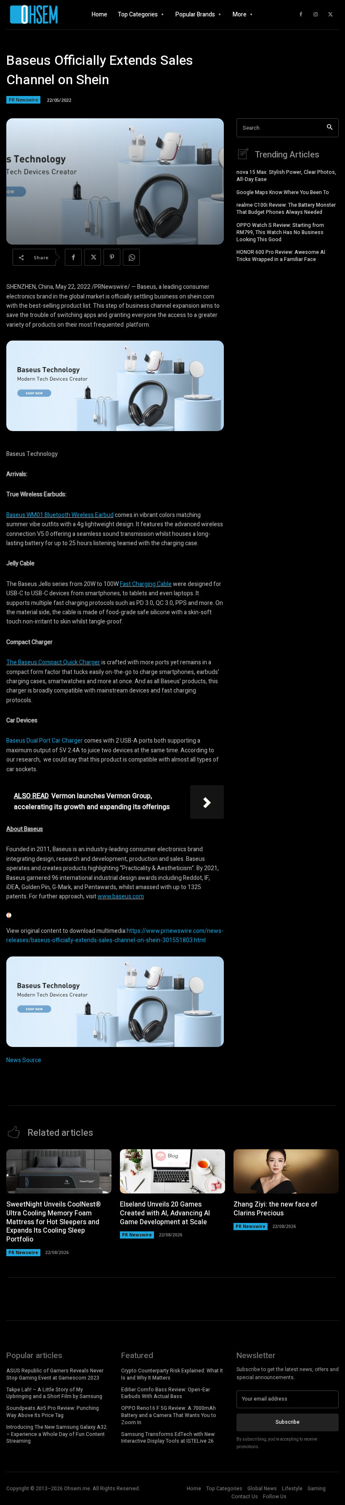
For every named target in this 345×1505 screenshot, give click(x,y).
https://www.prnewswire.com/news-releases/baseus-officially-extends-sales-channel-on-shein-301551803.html (114, 936)
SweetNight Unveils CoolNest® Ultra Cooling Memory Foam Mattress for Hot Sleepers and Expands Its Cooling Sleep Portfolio (53, 1221)
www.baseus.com (121, 896)
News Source (23, 1060)
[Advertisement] (287, 321)
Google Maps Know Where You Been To (282, 192)
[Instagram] (315, 14)
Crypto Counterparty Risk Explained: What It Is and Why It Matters (172, 1374)
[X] (330, 14)
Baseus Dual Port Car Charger (44, 740)
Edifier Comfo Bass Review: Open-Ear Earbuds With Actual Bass (165, 1393)
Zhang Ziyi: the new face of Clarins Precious (276, 1208)
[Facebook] (301, 14)
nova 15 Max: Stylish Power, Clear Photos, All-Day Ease (286, 175)
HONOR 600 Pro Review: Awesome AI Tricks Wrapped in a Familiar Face (280, 255)
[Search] (330, 127)
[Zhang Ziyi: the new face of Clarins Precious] (286, 1171)
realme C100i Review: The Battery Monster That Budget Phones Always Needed (286, 208)
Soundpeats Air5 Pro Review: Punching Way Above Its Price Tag (52, 1411)
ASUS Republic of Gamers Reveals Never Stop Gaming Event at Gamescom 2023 (55, 1374)
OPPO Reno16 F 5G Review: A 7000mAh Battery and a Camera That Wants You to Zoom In (168, 1415)
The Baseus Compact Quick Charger (53, 662)
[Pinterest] (112, 257)
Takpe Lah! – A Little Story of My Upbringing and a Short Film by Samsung (54, 1393)
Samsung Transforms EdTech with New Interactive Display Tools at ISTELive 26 (168, 1437)
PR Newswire (23, 99)
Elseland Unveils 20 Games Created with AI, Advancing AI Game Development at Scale (165, 1213)
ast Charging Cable (147, 584)
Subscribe (288, 1422)
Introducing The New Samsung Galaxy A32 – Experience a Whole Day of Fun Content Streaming (56, 1434)
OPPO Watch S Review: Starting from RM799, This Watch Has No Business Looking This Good (280, 232)
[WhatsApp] (131, 257)
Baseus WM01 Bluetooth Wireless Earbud (60, 515)
